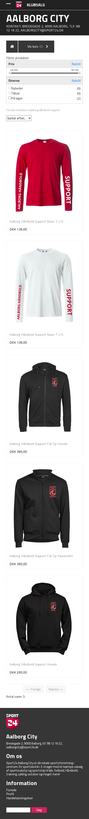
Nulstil (76, 63)
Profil (10, 793)
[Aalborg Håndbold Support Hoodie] (44, 619)
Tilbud (15, 93)
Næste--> (56, 689)
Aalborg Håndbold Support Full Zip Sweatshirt (41, 555)
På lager (17, 98)
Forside (10, 110)
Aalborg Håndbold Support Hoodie (33, 664)
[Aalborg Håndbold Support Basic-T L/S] (44, 175)
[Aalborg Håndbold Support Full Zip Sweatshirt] (42, 509)
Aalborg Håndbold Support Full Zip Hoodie (38, 443)
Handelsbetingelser (19, 797)
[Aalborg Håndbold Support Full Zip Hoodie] (44, 398)
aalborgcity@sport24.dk (42, 30)
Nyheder (17, 88)
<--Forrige (33, 689)
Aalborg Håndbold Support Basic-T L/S (36, 221)
